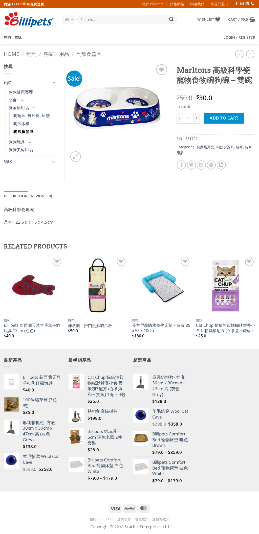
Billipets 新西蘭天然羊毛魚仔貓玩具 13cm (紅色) (32, 328)
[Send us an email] (247, 4)
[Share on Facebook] (181, 165)
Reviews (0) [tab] (41, 196)
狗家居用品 (56, 54)
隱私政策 (142, 519)
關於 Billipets (153, 4)
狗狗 (7, 37)
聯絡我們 (197, 4)
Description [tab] (16, 196)
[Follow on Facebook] (236, 4)
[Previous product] (250, 54)
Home (11, 54)
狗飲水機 (21, 123)
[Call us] (252, 4)
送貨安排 (124, 519)
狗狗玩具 (17, 142)
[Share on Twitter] (191, 165)
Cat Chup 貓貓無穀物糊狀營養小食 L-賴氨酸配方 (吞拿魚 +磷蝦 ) (225, 328)
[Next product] (239, 54)
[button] (241, 19)
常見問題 (218, 4)
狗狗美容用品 (21, 149)
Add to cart (224, 118)
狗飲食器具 (89, 54)
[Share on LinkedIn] (221, 165)
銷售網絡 (177, 4)
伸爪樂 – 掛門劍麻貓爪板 (90, 325)
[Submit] (171, 19)
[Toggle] (54, 83)
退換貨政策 (160, 519)
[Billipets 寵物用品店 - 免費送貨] (29, 19)
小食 (13, 100)
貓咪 (18, 37)
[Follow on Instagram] (242, 4)
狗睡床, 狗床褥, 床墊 (31, 115)
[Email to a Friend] (201, 165)
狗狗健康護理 (21, 92)
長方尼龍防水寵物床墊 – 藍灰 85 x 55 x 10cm (161, 328)
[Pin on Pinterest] (211, 165)
